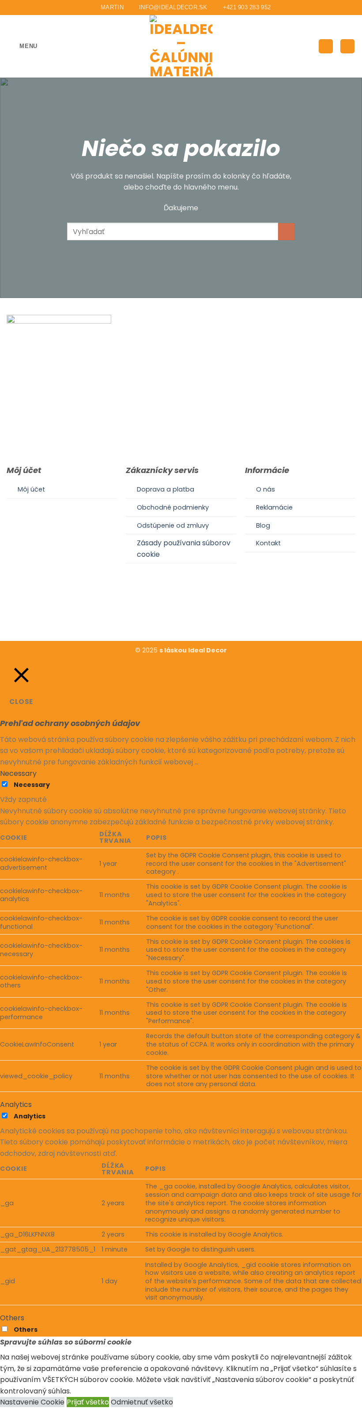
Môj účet (31, 489)
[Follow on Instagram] (181, 614)
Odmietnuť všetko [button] (142, 1402)
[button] (22, 46)
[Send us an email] (191, 614)
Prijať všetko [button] (88, 1402)
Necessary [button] (18, 773)
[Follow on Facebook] (169, 614)
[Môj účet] (326, 46)
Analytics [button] (16, 1104)
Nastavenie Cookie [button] (32, 1402)
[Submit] (286, 231)
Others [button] (12, 1318)
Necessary (32, 784)
